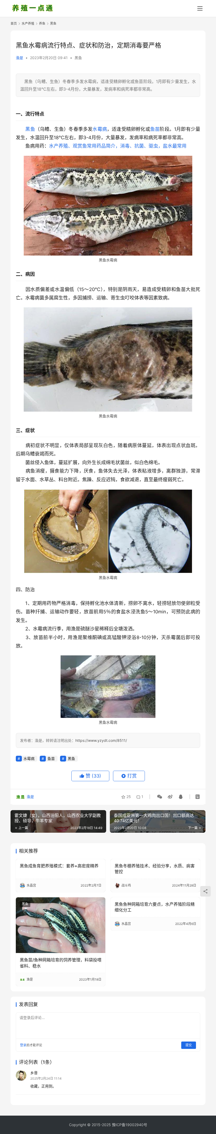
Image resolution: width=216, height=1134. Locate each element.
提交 (188, 1045)
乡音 (34, 1072)
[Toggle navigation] (199, 8)
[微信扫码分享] (159, 796)
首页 (14, 23)
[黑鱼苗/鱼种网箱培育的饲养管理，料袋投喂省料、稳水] (60, 925)
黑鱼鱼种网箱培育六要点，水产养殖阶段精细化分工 (155, 907)
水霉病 (99, 129)
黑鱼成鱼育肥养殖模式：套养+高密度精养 (59, 865)
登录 (23, 1045)
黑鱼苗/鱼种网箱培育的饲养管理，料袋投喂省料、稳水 (60, 962)
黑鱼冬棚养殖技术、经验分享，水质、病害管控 (155, 868)
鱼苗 (155, 129)
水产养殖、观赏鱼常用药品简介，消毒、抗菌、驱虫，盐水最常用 (117, 146)
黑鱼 (78, 57)
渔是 (19, 57)
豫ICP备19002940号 (129, 1124)
